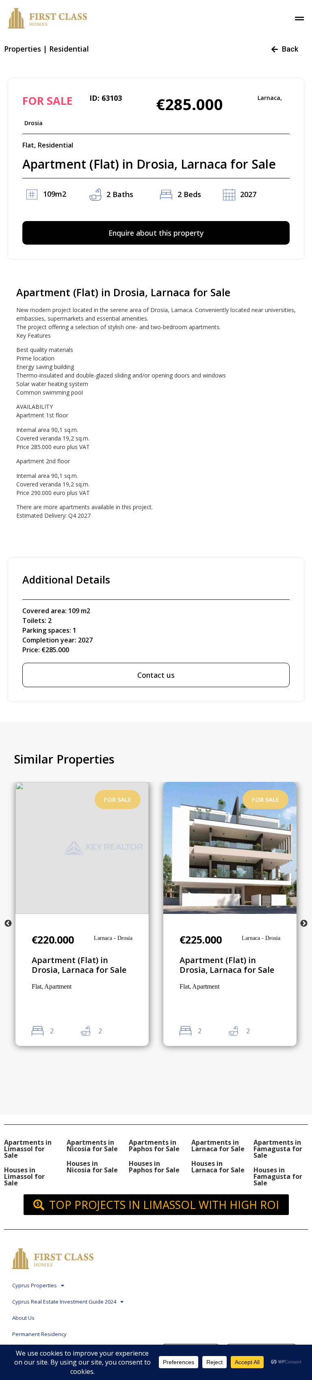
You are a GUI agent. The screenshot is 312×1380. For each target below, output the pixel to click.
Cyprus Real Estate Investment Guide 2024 (64, 1301)
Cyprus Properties (34, 1285)
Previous (8, 924)
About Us (23, 1317)
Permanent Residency (39, 1334)
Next (304, 924)
